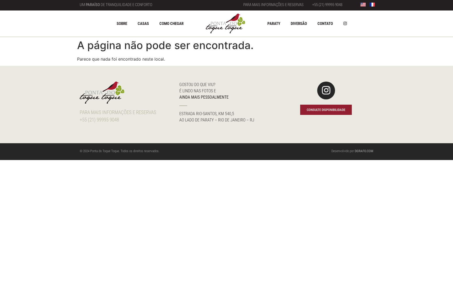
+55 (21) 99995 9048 (327, 4)
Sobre (122, 23)
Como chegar (171, 23)
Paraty (273, 23)
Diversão (299, 23)
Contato (325, 23)
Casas (143, 23)
